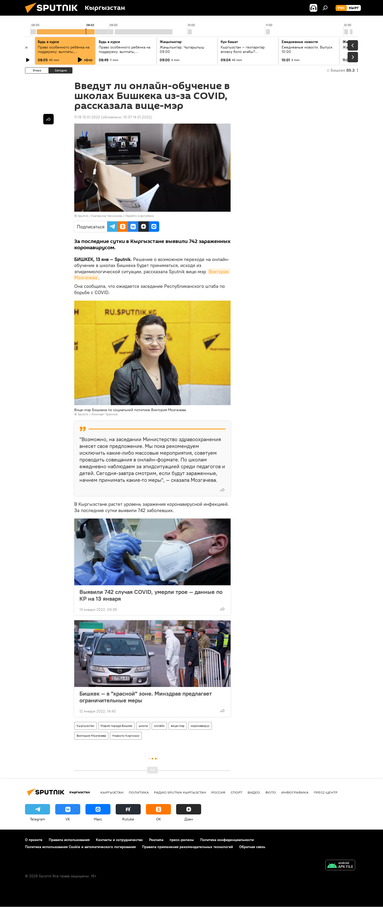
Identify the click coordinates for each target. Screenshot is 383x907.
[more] (222, 490)
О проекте (33, 839)
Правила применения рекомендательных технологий (187, 846)
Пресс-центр (325, 792)
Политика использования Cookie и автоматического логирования (80, 846)
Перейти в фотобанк (139, 216)
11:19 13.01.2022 (87, 117)
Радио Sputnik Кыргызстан (180, 792)
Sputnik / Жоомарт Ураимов (98, 414)
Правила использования (69, 839)
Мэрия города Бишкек (116, 726)
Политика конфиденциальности (227, 839)
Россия (218, 792)
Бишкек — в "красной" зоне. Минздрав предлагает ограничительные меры (145, 697)
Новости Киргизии (125, 736)
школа (143, 726)
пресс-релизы (182, 839)
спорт (236, 792)
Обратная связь (252, 846)
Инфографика (294, 792)
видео (254, 792)
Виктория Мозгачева (91, 736)
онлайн (159, 726)
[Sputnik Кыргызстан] (53, 14)
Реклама (156, 839)
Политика (139, 792)
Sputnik (83, 216)
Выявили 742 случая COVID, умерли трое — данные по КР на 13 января (151, 595)
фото (270, 792)
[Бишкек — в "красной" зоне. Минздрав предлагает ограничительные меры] (152, 653)
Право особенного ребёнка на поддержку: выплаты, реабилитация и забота (63, 51)
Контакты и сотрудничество (119, 839)
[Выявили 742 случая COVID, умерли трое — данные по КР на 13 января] (152, 552)
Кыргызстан (85, 726)
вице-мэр (177, 726)
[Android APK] (340, 866)
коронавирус (200, 726)
